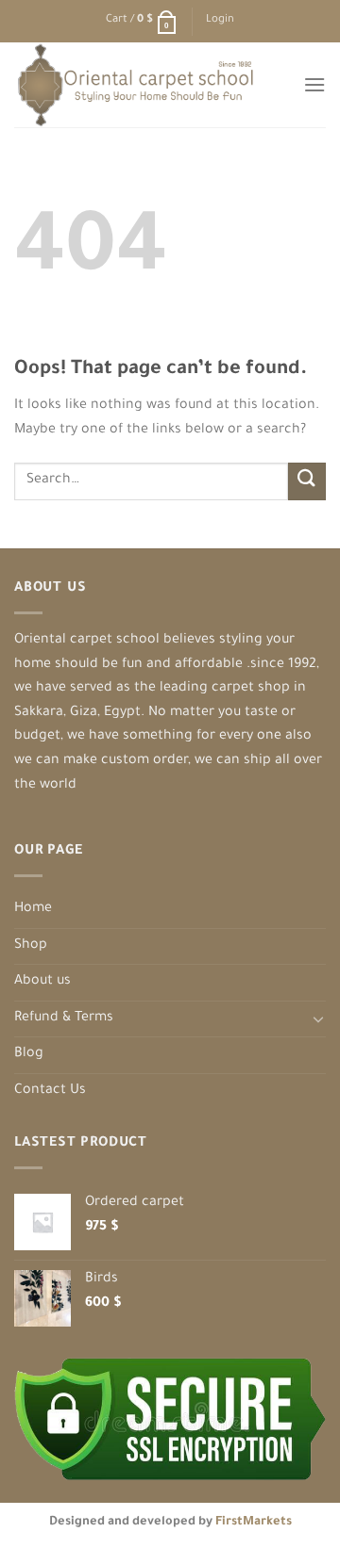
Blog (28, 1054)
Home (33, 909)
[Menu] (314, 84)
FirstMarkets (253, 1522)
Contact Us (50, 1091)
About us (42, 981)
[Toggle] (318, 1018)
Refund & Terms (63, 1018)
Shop (30, 945)
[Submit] (307, 481)
